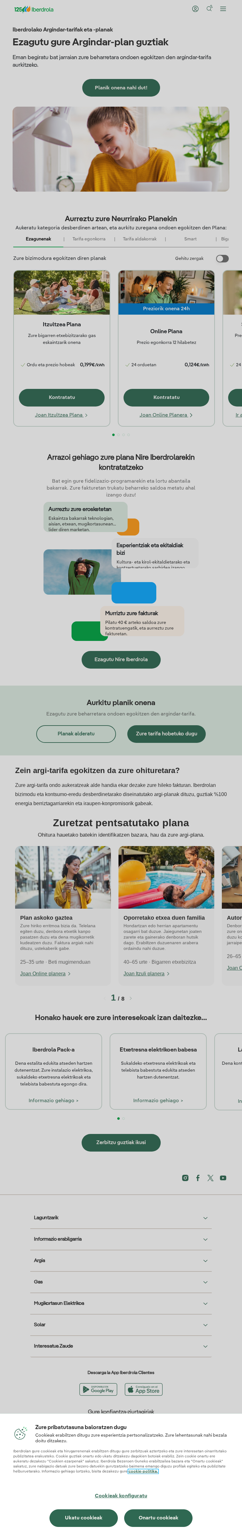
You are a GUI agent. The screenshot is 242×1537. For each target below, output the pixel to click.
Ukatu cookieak (83, 1518)
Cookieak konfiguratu (121, 1496)
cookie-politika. (143, 1471)
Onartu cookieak (158, 1518)
